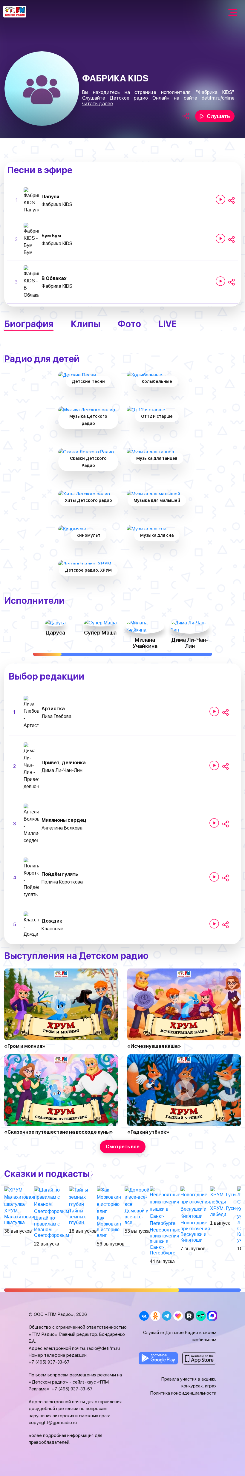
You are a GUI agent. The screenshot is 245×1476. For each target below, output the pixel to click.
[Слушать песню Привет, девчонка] (214, 765)
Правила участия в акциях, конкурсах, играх (188, 1382)
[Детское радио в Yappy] (201, 1315)
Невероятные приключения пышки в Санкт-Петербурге (165, 1241)
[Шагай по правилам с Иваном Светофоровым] (51, 1200)
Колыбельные (157, 381)
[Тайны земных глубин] (83, 1197)
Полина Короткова (62, 882)
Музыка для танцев (156, 458)
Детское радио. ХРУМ (88, 570)
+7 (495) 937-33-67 (49, 1362)
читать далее (97, 103)
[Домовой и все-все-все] (137, 1197)
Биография (28, 323)
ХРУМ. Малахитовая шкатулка (19, 1216)
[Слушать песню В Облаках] (220, 281)
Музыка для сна (157, 535)
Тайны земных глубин (77, 1216)
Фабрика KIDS (57, 204)
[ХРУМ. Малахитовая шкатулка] (19, 1197)
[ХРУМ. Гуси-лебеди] (223, 1195)
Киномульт (88, 535)
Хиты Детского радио (88, 500)
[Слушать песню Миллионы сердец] (214, 823)
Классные (52, 929)
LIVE (167, 323)
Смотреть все (123, 1146)
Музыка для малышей (157, 500)
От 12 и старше (157, 416)
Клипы (85, 323)
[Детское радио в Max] (212, 1315)
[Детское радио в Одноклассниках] (155, 1315)
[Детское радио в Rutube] (189, 1315)
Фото (129, 323)
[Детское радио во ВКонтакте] (144, 1315)
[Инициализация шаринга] (231, 200)
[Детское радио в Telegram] (167, 1315)
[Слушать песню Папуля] (220, 199)
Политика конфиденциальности (183, 1393)
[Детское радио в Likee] (178, 1315)
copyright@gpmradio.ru (53, 1422)
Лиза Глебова (56, 716)
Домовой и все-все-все (136, 1216)
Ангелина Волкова (62, 828)
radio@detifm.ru (103, 1348)
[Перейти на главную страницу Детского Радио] (14, 12)
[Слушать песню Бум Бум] (220, 238)
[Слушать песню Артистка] (214, 711)
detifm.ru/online (218, 98)
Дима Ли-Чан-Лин (62, 770)
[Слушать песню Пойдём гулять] (214, 877)
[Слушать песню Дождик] (214, 924)
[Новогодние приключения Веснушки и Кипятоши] (195, 1203)
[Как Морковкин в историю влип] (111, 1200)
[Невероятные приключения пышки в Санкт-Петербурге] (165, 1206)
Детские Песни (88, 381)
